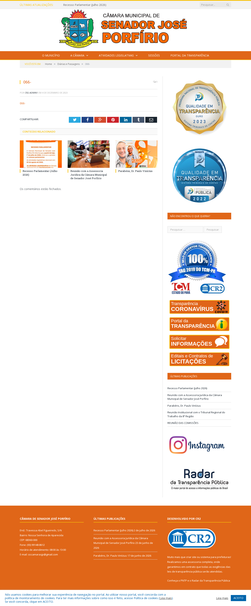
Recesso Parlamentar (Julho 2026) (187, 388)
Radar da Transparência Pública (211, 580)
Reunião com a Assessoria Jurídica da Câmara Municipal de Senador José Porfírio (108, 5)
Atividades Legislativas (116, 55)
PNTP (184, 580)
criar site (191, 557)
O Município (51, 55)
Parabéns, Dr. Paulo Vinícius (135, 171)
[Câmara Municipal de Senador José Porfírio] (125, 29)
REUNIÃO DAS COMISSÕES (182, 423)
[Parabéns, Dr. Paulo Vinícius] (136, 154)
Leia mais (166, 598)
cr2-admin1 (31, 92)
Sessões (154, 55)
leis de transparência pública (184, 571)
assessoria (194, 562)
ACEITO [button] (238, 598)
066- (22, 103)
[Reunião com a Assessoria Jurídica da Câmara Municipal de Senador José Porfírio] (89, 154)
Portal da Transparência (189, 55)
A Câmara (77, 55)
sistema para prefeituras (215, 557)
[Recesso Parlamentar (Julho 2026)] (41, 154)
